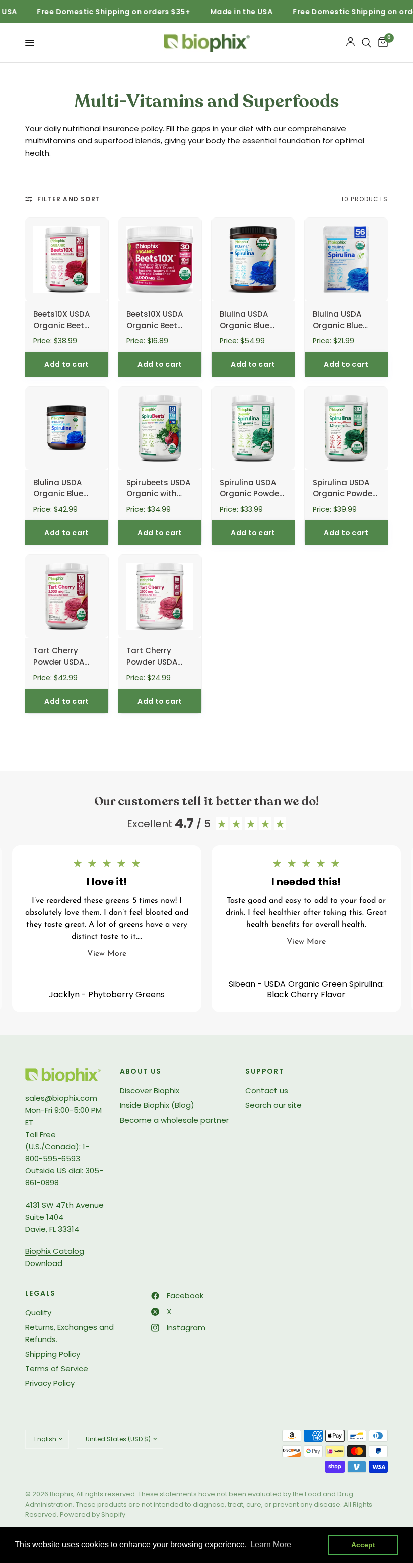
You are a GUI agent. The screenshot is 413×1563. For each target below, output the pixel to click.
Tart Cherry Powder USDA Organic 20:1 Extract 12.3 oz (60, 657)
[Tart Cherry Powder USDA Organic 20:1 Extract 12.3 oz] (66, 596)
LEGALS (40, 1293)
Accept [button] (363, 1545)
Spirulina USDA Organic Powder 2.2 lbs (251, 489)
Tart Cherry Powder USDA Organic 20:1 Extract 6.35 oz (154, 657)
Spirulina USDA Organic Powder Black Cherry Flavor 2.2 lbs (344, 489)
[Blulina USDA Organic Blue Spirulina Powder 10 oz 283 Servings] (253, 259)
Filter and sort (68, 199)
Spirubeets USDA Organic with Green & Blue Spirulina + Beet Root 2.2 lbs (158, 489)
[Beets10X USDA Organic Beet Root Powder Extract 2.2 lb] (66, 259)
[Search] (366, 42)
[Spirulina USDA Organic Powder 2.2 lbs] (253, 428)
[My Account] (350, 42)
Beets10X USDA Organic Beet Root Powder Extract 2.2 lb (61, 321)
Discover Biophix (149, 1090)
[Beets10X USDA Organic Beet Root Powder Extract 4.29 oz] (159, 259)
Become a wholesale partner (174, 1119)
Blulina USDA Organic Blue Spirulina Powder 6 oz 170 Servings (66, 489)
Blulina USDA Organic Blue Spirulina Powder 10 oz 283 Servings (252, 321)
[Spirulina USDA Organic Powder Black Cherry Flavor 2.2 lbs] (346, 428)
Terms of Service (56, 1368)
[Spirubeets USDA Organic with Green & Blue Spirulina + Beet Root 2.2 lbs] (159, 428)
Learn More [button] (270, 1544)
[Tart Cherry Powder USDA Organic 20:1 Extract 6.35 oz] (159, 596)
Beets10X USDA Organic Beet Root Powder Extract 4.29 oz (155, 321)
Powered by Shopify (92, 1514)
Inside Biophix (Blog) (157, 1105)
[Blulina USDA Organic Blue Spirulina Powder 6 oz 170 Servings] (66, 428)
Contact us (266, 1090)
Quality (38, 1312)
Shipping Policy (52, 1354)
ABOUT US (141, 1071)
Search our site (273, 1105)
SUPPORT (264, 1071)
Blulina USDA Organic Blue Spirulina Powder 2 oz (345, 321)
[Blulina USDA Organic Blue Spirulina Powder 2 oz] (346, 259)
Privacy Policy (50, 1383)
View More (106, 954)
